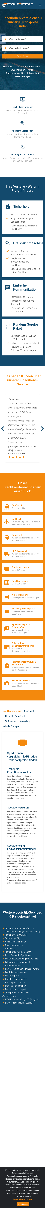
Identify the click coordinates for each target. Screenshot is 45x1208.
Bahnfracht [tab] (20, 716)
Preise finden (22, 56)
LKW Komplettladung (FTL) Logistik (22, 999)
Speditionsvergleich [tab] (12, 711)
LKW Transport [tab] (10, 721)
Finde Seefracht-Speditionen (18, 955)
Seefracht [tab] (29, 711)
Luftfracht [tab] (8, 716)
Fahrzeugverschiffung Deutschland (21, 958)
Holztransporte (12, 975)
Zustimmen (23, 1204)
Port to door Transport (15, 986)
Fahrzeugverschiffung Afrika (18, 962)
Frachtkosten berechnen (16, 972)
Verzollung (10, 948)
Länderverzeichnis (14, 965)
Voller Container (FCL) (15, 941)
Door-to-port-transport (15, 989)
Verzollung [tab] (25, 721)
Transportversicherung (16, 935)
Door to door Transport (16, 979)
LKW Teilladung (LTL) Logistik (19, 1002)
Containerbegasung (14, 945)
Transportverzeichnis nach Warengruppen (16, 994)
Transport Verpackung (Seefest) (20, 928)
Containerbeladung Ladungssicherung (22, 931)
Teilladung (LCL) (12, 938)
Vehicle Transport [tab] (12, 726)
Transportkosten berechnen (18, 952)
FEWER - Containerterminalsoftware (22, 969)
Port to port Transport (15, 982)
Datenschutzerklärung (22, 1199)
